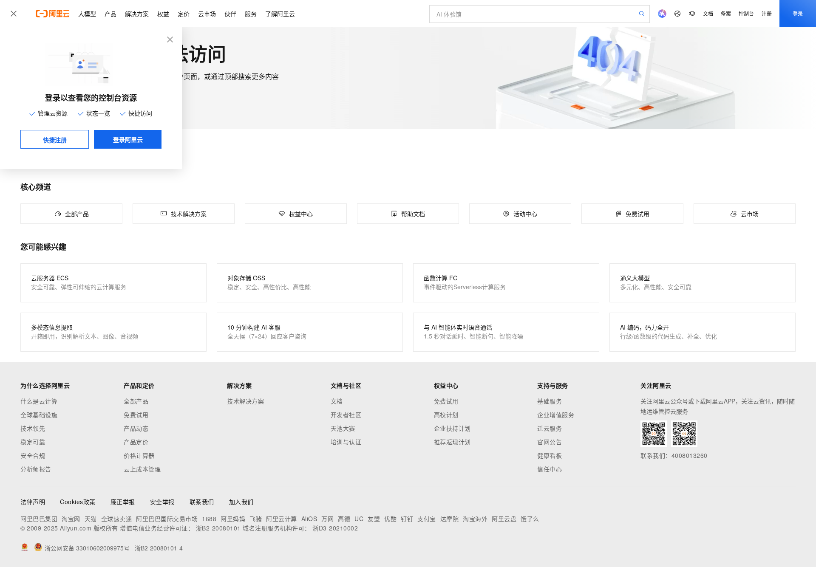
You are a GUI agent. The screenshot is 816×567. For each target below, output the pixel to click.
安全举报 (162, 501)
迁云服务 (549, 428)
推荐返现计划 (452, 441)
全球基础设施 (38, 414)
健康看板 (549, 455)
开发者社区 (346, 414)
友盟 (374, 518)
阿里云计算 (281, 518)
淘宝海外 (475, 518)
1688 (209, 518)
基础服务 (549, 401)
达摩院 (449, 518)
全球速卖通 (116, 518)
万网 (327, 518)
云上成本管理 (142, 469)
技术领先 (32, 428)
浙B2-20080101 (218, 528)
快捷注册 (55, 139)
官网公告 (549, 441)
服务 (251, 13)
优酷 (390, 518)
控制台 (746, 13)
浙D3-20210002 (335, 528)
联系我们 (202, 501)
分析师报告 (35, 469)
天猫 (91, 518)
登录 (798, 13)
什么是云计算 (38, 401)
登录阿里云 (128, 139)
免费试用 (136, 414)
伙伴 (230, 13)
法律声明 (32, 501)
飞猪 (255, 518)
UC (358, 518)
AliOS (309, 518)
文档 (708, 13)
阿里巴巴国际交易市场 (167, 518)
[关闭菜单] (13, 13)
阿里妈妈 (233, 518)
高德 (344, 518)
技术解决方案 (245, 401)
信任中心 (549, 469)
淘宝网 (71, 518)
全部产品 (136, 401)
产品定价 (136, 441)
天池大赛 (343, 428)
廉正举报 (122, 501)
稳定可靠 (32, 441)
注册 (767, 13)
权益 (163, 13)
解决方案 (137, 13)
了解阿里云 (280, 13)
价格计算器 (139, 455)
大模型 (87, 13)
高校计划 (446, 414)
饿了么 (530, 518)
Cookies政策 (78, 501)
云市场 (207, 13)
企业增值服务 (555, 414)
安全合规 (32, 455)
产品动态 (136, 428)
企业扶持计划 (452, 428)
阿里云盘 (504, 518)
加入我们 (241, 501)
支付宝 (426, 518)
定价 (184, 13)
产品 (110, 13)
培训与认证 (346, 441)
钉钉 (407, 518)
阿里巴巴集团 (38, 518)
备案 (726, 13)
